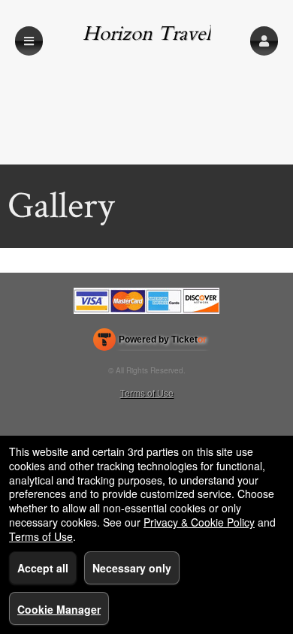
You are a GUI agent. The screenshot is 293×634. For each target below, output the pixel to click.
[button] (264, 41)
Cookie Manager (59, 609)
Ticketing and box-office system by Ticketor (150, 342)
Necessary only (131, 567)
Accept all (42, 567)
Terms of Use (147, 392)
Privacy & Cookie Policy (199, 522)
